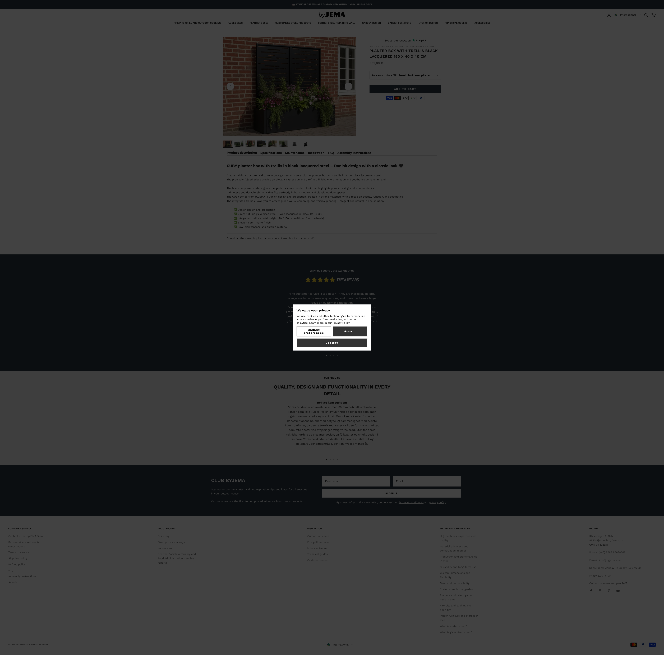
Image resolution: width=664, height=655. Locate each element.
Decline (332, 342)
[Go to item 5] (272, 144)
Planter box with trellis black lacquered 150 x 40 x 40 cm (405, 47)
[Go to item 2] (239, 144)
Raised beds (235, 23)
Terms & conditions (411, 502)
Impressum (165, 548)
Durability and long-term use (458, 567)
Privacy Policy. (341, 322)
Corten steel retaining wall (336, 23)
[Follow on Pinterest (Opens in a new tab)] (609, 590)
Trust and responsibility (454, 583)
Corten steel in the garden (456, 589)
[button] (627, 15)
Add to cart (405, 89)
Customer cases (317, 560)
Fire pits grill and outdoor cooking (197, 23)
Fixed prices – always (171, 542)
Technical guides (317, 554)
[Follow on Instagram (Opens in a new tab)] (600, 590)
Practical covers (456, 23)
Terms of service (18, 552)
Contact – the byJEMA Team (26, 536)
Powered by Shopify (39, 644)
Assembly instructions (22, 576)
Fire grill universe (318, 542)
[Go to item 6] (283, 144)
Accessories (482, 23)
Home (372, 47)
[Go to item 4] (261, 144)
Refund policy (17, 564)
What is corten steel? (453, 626)
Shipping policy (17, 558)
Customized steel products (293, 23)
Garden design (371, 23)
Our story (163, 536)
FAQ (10, 570)
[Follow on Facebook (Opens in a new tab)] (591, 590)
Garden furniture (399, 23)
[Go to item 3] (250, 144)
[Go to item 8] (305, 144)
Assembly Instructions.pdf (297, 238)
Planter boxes (259, 23)
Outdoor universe (318, 536)
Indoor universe (317, 548)
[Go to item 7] (294, 144)
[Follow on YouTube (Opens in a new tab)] (618, 590)
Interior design (428, 23)
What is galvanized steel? (456, 632)
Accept (350, 331)
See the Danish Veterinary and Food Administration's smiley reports (177, 558)
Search (12, 582)
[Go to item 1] (228, 144)
